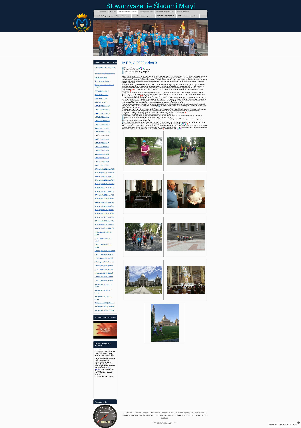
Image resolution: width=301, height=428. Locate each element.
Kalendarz (113, 11)
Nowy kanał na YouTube (102, 81)
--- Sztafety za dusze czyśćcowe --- (143, 16)
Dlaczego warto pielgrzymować (105, 74)
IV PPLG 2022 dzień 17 (102, 106)
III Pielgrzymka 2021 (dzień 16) (104, 173)
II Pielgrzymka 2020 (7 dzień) (104, 258)
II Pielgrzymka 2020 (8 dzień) (104, 254)
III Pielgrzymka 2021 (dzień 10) (104, 195)
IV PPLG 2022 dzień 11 (102, 128)
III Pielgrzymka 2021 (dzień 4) (104, 217)
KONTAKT (160, 16)
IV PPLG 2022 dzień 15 (102, 113)
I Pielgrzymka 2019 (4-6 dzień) (104, 307)
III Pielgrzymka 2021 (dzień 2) (104, 225)
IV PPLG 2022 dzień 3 (102, 158)
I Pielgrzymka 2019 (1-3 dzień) (104, 310)
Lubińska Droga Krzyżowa (105, 16)
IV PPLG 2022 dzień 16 (102, 109)
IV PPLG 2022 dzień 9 (102, 135)
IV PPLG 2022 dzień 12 (102, 124)
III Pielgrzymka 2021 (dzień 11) (104, 191)
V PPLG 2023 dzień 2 (101, 95)
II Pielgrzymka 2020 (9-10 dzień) (105, 251)
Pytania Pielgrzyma (101, 77)
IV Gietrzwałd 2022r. (101, 102)
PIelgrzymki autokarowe (123, 16)
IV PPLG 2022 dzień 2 (102, 161)
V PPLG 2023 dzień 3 (101, 91)
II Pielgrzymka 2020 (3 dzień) (104, 273)
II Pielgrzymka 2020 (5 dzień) (104, 266)
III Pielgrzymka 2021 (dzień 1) (104, 228)
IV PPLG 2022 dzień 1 (102, 165)
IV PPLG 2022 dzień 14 (102, 117)
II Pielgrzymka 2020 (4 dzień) (104, 269)
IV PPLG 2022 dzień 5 (102, 150)
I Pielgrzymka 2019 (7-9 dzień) (104, 303)
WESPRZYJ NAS (170, 16)
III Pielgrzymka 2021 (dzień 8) (104, 202)
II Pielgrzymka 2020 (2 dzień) (104, 277)
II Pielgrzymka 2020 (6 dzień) (104, 262)
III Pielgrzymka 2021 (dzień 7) (104, 206)
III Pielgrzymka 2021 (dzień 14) (104, 180)
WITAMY (180, 16)
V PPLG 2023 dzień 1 (101, 98)
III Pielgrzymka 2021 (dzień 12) (104, 187)
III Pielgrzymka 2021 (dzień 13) (104, 184)
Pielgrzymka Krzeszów (147, 11)
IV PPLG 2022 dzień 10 (102, 132)
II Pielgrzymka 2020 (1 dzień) (104, 280)
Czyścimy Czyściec (183, 11)
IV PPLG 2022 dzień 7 (102, 143)
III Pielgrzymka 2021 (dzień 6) (104, 210)
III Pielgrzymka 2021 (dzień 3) (104, 221)
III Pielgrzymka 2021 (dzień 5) (104, 213)
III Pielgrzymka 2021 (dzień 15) (104, 176)
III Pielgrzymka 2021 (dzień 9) (104, 198)
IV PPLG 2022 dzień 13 (102, 121)
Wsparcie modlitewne (191, 16)
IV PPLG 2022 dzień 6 (102, 147)
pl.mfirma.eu (169, 423)
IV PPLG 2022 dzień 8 (102, 139)
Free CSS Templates (172, 422)
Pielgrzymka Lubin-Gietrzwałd (128, 11)
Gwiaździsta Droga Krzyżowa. (165, 11)
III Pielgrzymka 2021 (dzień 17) (104, 169)
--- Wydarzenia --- (102, 11)
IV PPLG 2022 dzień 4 (102, 154)
